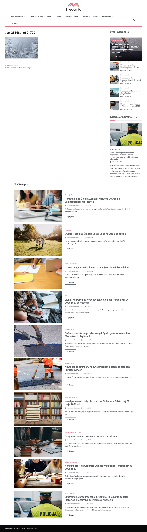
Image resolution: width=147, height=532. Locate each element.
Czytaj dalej (70, 217)
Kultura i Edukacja (54, 16)
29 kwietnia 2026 (117, 162)
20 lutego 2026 (126, 96)
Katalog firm (106, 16)
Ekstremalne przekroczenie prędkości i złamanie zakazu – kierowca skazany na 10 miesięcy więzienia (124, 156)
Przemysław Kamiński (73, 205)
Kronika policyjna (115, 149)
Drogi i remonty (118, 40)
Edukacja (67, 195)
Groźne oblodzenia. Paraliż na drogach (18, 68)
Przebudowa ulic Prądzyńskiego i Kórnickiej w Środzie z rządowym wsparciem (130, 81)
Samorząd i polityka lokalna (73, 432)
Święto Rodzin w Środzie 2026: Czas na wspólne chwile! (95, 234)
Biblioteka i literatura (71, 397)
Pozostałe (68, 230)
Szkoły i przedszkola (71, 264)
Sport (76, 16)
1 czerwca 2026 (127, 70)
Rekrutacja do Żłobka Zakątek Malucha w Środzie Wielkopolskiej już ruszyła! (92, 200)
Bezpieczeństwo (17, 16)
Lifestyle (95, 16)
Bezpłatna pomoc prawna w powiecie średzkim (91, 436)
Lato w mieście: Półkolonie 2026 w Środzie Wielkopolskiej (97, 267)
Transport (30, 16)
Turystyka (84, 16)
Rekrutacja (74, 195)
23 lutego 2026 (126, 83)
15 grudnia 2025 (127, 109)
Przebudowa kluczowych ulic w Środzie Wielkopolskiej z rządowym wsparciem (130, 94)
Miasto (40, 16)
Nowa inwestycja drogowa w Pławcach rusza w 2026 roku (130, 106)
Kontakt (15, 23)
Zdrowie (67, 16)
